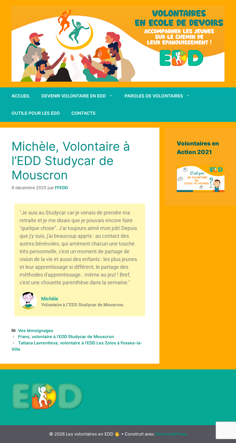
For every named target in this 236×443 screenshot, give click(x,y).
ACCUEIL (21, 96)
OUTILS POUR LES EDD (36, 113)
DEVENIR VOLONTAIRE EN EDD (73, 96)
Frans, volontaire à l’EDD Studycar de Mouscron (66, 336)
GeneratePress (171, 434)
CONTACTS (83, 113)
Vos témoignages (35, 330)
